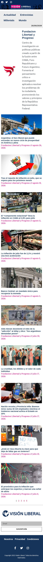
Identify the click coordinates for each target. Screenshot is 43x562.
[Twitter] (7, 2)
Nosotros (8, 539)
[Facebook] (2, 2)
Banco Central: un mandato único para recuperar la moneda (19, 292)
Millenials (9, 20)
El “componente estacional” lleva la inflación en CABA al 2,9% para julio (18, 217)
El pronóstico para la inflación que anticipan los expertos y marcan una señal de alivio (21, 489)
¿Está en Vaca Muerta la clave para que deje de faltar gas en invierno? (19, 450)
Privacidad (20, 539)
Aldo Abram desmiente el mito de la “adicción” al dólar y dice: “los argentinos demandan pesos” (21, 331)
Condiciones (33, 539)
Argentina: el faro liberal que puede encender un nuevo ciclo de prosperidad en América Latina (20, 140)
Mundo (22, 20)
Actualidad (10, 15)
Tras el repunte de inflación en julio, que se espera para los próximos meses (21, 179)
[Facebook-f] (15, 548)
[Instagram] (11, 2)
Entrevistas (26, 15)
